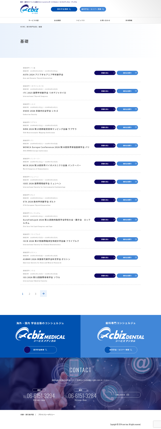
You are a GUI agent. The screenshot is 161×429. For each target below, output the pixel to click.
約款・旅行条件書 (27, 414)
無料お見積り (127, 73)
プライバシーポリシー (46, 414)
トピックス (80, 20)
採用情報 (129, 20)
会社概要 (57, 20)
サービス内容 (34, 20)
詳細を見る (104, 73)
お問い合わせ (105, 20)
